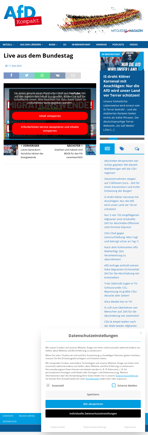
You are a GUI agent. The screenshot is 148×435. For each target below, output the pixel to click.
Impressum (130, 427)
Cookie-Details (57, 427)
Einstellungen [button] (92, 378)
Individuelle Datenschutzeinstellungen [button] (93, 413)
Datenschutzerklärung (127, 375)
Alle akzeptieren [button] (93, 404)
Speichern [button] (93, 394)
